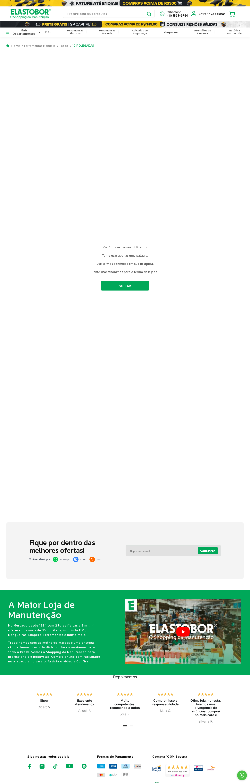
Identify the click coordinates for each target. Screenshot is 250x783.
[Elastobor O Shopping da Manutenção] (27, 13)
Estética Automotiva (235, 32)
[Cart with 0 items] (232, 14)
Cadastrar (207, 550)
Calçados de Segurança (140, 32)
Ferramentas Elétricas (75, 32)
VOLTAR (125, 286)
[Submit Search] (149, 14)
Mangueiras (170, 32)
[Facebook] (29, 767)
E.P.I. (48, 32)
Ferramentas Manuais (107, 32)
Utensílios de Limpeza (202, 32)
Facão (64, 45)
